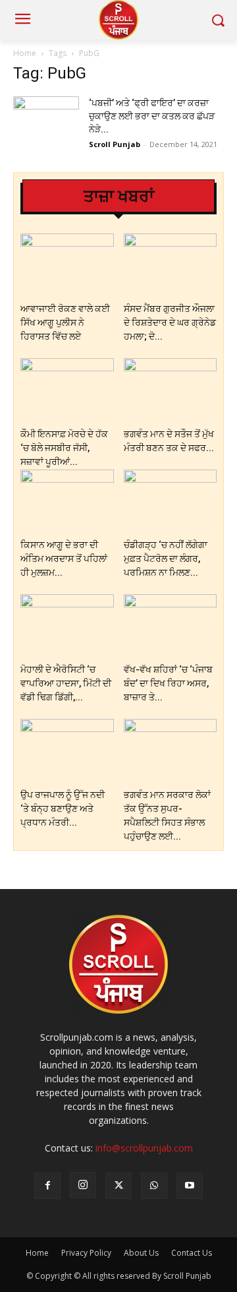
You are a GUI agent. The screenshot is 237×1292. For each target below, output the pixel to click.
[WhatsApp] (154, 1186)
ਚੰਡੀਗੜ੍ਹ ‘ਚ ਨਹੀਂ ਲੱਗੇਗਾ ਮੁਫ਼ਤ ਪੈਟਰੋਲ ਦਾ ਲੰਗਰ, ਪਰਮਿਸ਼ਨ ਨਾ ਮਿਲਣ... (165, 558)
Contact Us (191, 1252)
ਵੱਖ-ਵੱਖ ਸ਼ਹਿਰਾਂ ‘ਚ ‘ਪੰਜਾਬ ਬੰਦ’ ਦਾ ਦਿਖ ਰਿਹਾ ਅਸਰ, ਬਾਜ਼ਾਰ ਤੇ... (168, 683)
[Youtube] (189, 1186)
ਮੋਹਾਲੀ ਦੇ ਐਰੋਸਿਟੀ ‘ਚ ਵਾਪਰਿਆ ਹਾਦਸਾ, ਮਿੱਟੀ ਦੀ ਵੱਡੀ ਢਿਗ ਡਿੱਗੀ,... (65, 683)
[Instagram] (83, 1185)
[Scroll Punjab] (118, 20)
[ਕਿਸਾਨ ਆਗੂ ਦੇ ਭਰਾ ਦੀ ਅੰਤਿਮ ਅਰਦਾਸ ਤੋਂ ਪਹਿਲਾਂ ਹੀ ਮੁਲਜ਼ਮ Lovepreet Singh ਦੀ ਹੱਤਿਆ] (67, 502)
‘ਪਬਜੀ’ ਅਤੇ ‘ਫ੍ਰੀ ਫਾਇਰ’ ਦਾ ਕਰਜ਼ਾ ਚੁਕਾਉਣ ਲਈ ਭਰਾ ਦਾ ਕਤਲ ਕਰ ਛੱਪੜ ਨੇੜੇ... (152, 116)
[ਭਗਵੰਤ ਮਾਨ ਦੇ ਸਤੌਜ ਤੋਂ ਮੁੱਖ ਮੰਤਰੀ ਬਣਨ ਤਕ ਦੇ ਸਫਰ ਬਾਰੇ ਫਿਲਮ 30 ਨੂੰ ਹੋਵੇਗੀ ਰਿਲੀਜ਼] (170, 390)
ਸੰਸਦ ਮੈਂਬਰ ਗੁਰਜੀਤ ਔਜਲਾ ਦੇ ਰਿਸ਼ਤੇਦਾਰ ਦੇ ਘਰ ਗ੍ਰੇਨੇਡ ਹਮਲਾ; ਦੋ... (170, 322)
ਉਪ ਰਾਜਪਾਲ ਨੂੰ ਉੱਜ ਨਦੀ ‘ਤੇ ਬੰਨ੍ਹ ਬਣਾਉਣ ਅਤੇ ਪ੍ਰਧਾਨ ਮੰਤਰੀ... (62, 808)
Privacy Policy (86, 1252)
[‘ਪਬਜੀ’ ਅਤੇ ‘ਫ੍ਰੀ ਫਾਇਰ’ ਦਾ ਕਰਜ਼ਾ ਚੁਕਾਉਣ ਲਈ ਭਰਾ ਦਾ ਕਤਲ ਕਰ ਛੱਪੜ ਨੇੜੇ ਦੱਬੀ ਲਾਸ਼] (46, 119)
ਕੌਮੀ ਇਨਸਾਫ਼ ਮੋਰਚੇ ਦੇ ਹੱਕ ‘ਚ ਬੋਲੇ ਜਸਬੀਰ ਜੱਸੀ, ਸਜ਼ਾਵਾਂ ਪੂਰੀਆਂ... (64, 448)
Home (24, 53)
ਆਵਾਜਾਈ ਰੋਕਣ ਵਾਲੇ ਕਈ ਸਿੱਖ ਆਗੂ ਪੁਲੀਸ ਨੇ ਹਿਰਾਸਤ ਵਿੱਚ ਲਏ (65, 322)
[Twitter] (118, 1186)
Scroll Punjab (114, 144)
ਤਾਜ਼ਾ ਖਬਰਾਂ (119, 196)
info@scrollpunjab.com (144, 1148)
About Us (141, 1252)
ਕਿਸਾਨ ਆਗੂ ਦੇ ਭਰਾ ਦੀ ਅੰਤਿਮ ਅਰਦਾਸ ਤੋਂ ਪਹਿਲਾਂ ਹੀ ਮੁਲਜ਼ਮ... (63, 558)
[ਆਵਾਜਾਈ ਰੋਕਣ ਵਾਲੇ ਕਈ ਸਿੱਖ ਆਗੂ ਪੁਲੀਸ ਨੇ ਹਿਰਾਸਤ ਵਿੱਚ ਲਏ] (67, 265)
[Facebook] (47, 1186)
